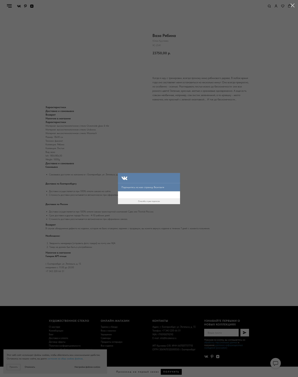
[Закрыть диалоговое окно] (292, 5)
